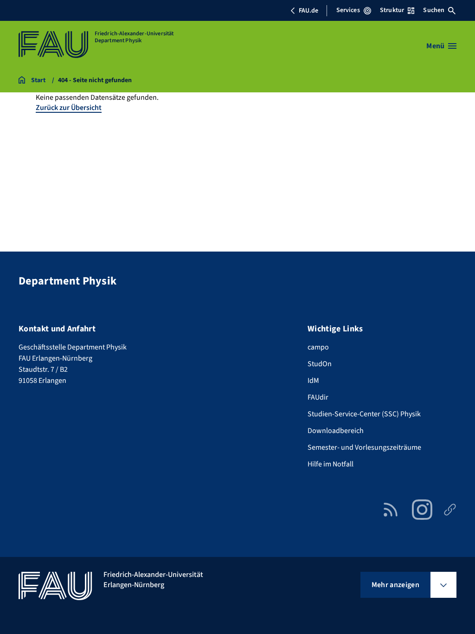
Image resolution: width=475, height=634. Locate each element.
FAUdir (318, 397)
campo (318, 347)
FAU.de (308, 10)
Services (348, 10)
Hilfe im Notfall (330, 464)
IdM (313, 380)
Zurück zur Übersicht (69, 108)
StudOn (320, 364)
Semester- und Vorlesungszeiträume (364, 447)
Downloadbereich (336, 431)
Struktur (392, 10)
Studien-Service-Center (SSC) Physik (364, 414)
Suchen (433, 10)
